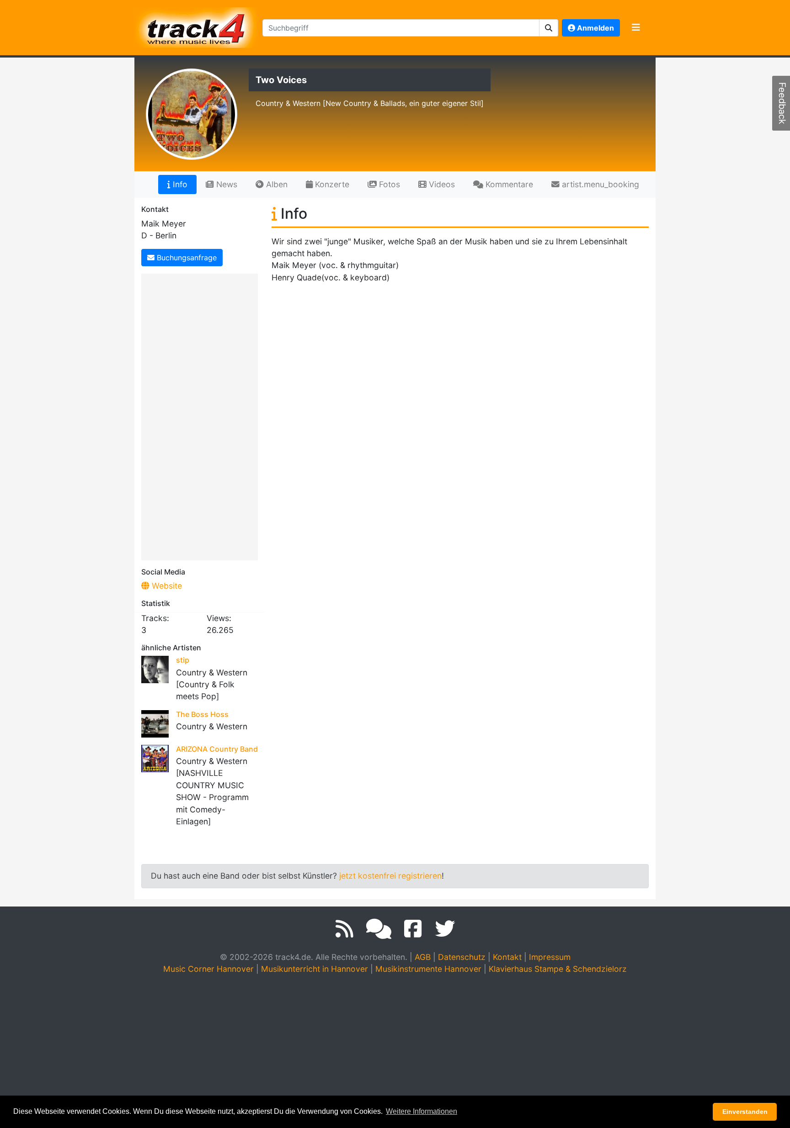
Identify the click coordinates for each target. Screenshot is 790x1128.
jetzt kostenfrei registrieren (390, 875)
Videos (441, 184)
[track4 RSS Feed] (344, 929)
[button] (548, 28)
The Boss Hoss (202, 714)
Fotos (388, 184)
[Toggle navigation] (636, 28)
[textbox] (400, 28)
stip (182, 659)
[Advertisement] (202, 415)
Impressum (550, 957)
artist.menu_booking (599, 184)
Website (165, 585)
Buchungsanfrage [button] (186, 257)
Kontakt (507, 957)
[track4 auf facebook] (413, 929)
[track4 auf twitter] (445, 929)
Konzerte (331, 184)
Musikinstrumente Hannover (428, 969)
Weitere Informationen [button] (421, 1111)
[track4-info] (379, 929)
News (225, 184)
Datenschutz (462, 957)
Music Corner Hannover (208, 969)
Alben (276, 184)
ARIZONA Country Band (217, 749)
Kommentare (508, 184)
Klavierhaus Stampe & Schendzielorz (558, 969)
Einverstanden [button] (745, 1111)
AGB (423, 957)
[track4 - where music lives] (196, 26)
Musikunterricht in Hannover (314, 969)
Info (179, 184)
